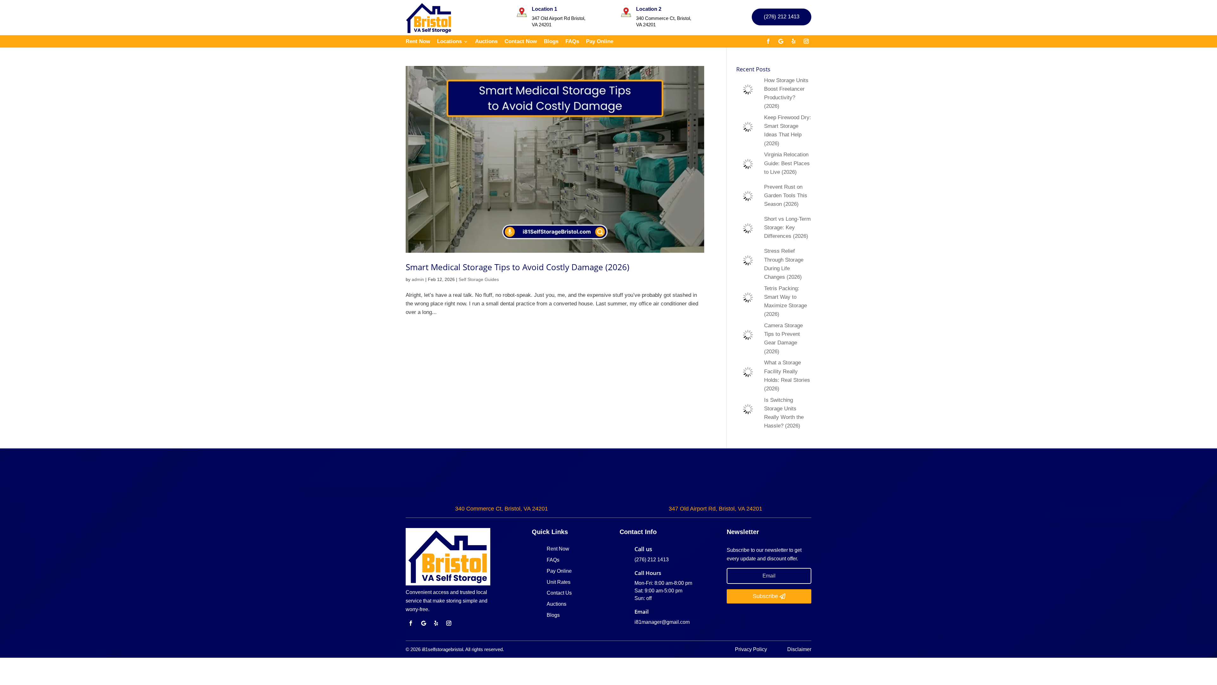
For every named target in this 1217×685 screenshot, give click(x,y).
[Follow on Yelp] (794, 41)
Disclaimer (799, 649)
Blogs (551, 41)
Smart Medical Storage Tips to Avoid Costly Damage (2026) (517, 267)
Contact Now (521, 41)
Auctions (486, 41)
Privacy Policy (751, 649)
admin (418, 279)
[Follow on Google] (781, 41)
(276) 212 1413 (781, 17)
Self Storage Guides (479, 279)
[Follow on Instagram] (806, 41)
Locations (449, 41)
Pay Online (599, 41)
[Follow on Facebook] (768, 41)
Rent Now (418, 41)
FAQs (572, 41)
